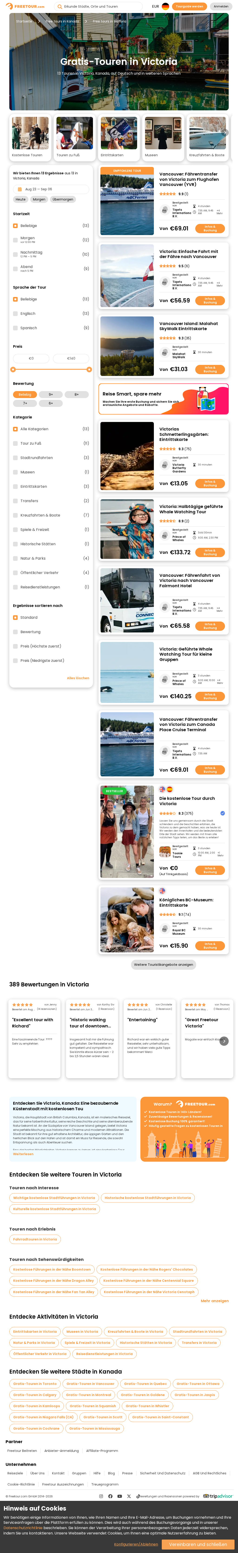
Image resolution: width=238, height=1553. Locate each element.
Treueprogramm (105, 1484)
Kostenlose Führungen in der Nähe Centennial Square (148, 1280)
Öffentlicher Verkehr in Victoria (39, 1354)
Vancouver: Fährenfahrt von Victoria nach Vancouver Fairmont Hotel (189, 581)
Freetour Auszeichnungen (63, 1484)
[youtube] (119, 1496)
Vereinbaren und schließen (198, 1544)
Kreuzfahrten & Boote (54, 515)
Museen (54, 472)
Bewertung (30, 632)
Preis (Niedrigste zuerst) (42, 660)
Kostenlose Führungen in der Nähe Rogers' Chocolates (146, 1269)
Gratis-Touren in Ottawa (198, 1383)
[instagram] (101, 1496)
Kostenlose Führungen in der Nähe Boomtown (52, 1269)
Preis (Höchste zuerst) (40, 646)
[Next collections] (225, 132)
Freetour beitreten (22, 1450)
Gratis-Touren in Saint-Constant (160, 1417)
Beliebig (25, 394)
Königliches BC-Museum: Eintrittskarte (186, 902)
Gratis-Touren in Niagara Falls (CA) (43, 1417)
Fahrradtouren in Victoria (35, 1239)
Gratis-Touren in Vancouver (90, 1383)
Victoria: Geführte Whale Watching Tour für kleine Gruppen (185, 654)
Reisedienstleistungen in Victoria (104, 1354)
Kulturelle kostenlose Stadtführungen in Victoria (54, 1209)
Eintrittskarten (54, 486)
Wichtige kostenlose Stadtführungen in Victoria (54, 1198)
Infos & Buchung (210, 228)
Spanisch (54, 328)
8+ (77, 394)
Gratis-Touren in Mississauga (94, 1428)
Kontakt (58, 1473)
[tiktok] (138, 1496)
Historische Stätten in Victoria (146, 1342)
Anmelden (221, 6)
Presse (127, 1473)
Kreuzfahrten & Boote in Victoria (135, 1331)
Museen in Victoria (82, 1331)
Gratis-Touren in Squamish (93, 1406)
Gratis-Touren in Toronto (35, 1383)
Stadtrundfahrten (54, 458)
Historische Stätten (54, 544)
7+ (25, 403)
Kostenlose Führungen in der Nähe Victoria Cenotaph (149, 1292)
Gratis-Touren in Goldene (143, 1395)
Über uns (37, 1473)
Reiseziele (15, 1473)
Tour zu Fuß (54, 443)
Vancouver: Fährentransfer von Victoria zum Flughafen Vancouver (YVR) (189, 179)
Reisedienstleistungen (54, 587)
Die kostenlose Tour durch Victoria (187, 801)
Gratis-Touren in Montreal (88, 1395)
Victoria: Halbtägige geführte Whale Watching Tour (191, 509)
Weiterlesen (23, 1154)
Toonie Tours (177, 855)
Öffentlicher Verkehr (54, 573)
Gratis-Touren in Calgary (34, 1395)
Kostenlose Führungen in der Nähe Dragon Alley (53, 1280)
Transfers (54, 501)
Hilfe (97, 1473)
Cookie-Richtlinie (21, 1484)
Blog (111, 1473)
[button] (30, 137)
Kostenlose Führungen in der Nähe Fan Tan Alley (53, 1292)
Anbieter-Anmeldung (61, 1450)
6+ (51, 403)
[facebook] (110, 1496)
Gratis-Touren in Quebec (145, 1383)
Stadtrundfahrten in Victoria (197, 1331)
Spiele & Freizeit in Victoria (87, 1342)
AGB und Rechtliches (209, 1473)
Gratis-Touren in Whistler (147, 1406)
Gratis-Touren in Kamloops (36, 1406)
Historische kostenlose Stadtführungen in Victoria (148, 1198)
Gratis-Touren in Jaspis (195, 1395)
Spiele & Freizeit (54, 529)
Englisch (54, 313)
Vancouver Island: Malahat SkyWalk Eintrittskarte (188, 326)
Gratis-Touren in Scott (102, 1417)
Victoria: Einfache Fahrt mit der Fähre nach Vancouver (188, 254)
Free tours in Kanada (62, 21)
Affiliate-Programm (102, 1450)
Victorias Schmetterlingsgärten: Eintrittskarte (183, 434)
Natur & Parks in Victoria (34, 1342)
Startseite (24, 21)
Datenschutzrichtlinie (23, 1528)
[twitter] (129, 1496)
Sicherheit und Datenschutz (162, 1473)
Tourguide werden (189, 6)
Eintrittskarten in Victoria (35, 1331)
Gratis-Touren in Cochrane (36, 1428)
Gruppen (79, 1473)
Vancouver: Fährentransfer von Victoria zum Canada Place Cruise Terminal (188, 725)
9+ (51, 394)
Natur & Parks (54, 558)
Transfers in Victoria (199, 1342)
